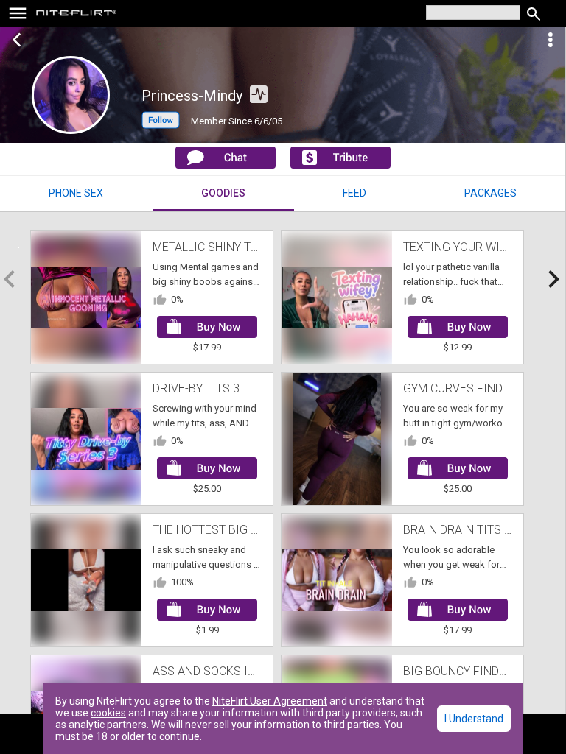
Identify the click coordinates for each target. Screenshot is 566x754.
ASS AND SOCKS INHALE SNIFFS (239, 671)
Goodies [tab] (223, 193)
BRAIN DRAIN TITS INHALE (473, 530)
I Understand (473, 719)
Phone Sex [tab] (76, 193)
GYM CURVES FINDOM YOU (474, 388)
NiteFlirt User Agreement (269, 701)
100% (182, 582)
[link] (76, 15)
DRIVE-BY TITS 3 (196, 388)
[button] (161, 125)
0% (177, 299)
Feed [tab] (354, 193)
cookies (108, 713)
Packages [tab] (490, 193)
